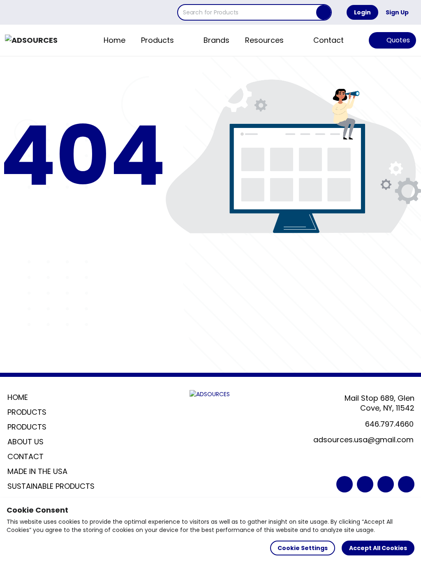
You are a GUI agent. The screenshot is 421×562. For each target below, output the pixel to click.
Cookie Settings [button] (303, 548)
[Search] (323, 12)
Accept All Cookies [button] (378, 548)
